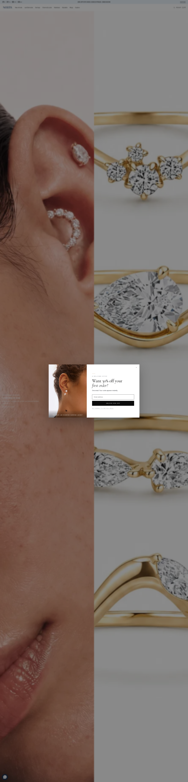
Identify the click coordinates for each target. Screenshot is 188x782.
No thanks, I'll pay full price (102, 408)
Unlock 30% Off (113, 403)
